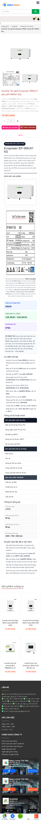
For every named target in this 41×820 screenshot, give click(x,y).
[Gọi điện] (20, 816)
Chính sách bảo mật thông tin (12, 746)
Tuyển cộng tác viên (9, 749)
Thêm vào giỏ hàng (11, 127)
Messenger (13, 819)
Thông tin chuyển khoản (10, 754)
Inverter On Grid (27, 26)
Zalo (28, 819)
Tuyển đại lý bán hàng (9, 752)
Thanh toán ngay (29, 127)
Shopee (36, 819)
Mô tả (20, 135)
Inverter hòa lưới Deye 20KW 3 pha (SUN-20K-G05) (30, 623)
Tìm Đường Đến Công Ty (4, 819)
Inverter (15, 26)
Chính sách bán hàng (9, 741)
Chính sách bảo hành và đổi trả (13, 743)
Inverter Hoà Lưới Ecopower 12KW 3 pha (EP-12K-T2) (31, 665)
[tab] (20, 135)
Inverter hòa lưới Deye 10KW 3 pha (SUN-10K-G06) (10, 623)
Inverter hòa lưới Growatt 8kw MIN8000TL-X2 (10, 665)
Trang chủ (5, 26)
